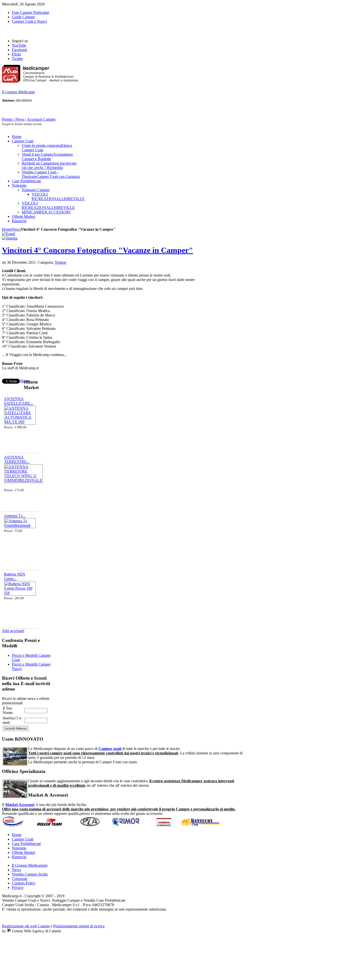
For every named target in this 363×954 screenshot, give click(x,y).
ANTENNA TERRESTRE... (17, 459)
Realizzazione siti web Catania (26, 926)
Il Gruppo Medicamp (18, 92)
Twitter (17, 58)
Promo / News (13, 119)
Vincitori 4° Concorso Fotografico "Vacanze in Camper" (97, 250)
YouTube (19, 45)
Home (7, 229)
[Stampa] (10, 238)
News (16, 229)
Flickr (16, 54)
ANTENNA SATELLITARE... (18, 401)
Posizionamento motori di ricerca (78, 926)
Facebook (19, 50)
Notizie (60, 262)
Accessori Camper (41, 119)
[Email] (8, 234)
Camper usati (110, 749)
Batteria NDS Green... (14, 576)
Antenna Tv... (14, 516)
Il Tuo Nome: (8, 710)
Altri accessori (13, 631)
